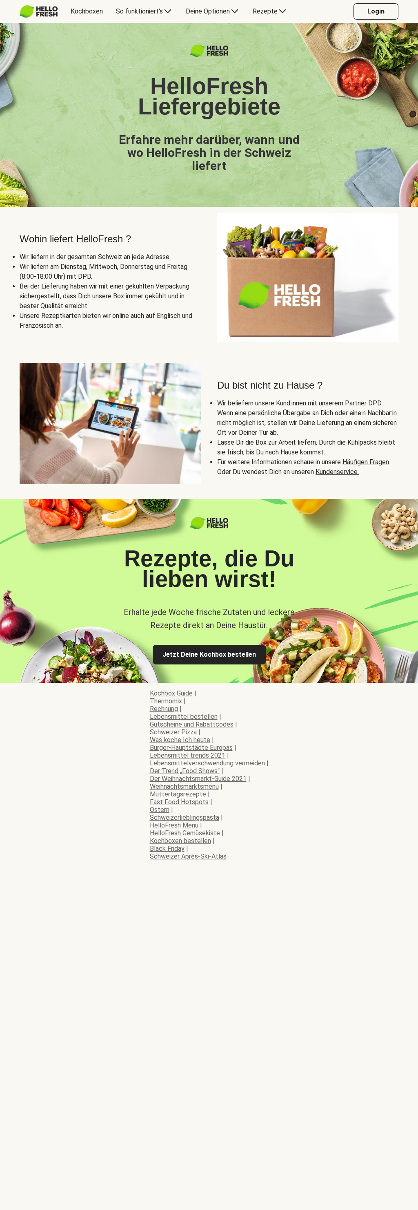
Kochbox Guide (171, 693)
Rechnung (164, 709)
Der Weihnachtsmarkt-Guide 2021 (198, 779)
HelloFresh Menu (174, 825)
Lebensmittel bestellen (184, 716)
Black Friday (167, 848)
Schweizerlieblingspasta (184, 817)
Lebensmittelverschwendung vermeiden (207, 763)
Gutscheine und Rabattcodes (191, 724)
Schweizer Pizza (173, 732)
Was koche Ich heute (180, 740)
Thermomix (166, 701)
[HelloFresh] (39, 11)
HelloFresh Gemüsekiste (185, 833)
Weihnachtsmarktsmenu (184, 786)
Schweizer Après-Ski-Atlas (188, 856)
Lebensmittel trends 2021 (187, 755)
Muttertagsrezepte (178, 794)
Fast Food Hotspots (179, 802)
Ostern (159, 810)
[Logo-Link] (209, 54)
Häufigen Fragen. (366, 462)
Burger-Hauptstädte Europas (191, 747)
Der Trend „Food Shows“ (185, 771)
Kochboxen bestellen (180, 841)
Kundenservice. (337, 472)
